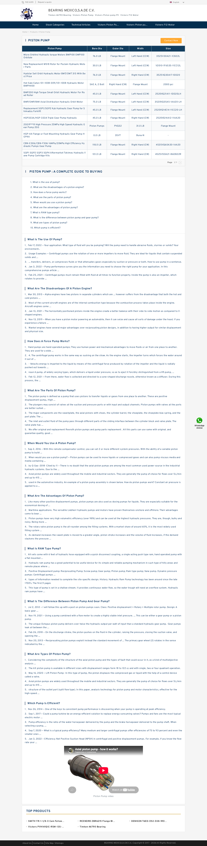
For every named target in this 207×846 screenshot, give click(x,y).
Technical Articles (81, 24)
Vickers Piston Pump (109, 24)
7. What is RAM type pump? (45, 212)
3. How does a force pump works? (48, 192)
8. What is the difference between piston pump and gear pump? (64, 217)
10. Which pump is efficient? (45, 227)
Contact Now (171, 40)
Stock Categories (55, 24)
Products (34, 32)
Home (35, 24)
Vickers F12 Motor (165, 24)
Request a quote (45, 2)
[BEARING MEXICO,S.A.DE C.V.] (26, 13)
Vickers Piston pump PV (138, 24)
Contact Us (38, 843)
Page (169, 162)
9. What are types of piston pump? (48, 222)
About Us (27, 843)
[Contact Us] (199, 423)
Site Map (49, 843)
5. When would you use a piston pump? (51, 202)
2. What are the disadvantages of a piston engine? (57, 187)
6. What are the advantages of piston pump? (54, 207)
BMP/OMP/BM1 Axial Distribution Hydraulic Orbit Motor (53, 102)
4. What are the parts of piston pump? (50, 197)
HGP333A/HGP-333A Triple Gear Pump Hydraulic (50, 118)
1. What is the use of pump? (45, 182)
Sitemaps (59, 843)
